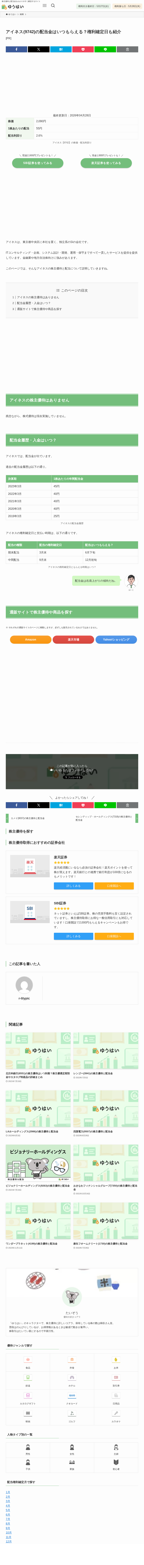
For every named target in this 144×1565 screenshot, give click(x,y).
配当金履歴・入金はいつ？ (34, 303)
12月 (9, 1541)
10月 (9, 1532)
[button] (16, 49)
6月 (8, 1514)
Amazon (30, 639)
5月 (8, 1510)
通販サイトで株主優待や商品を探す (39, 309)
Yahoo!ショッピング (116, 639)
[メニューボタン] (44, 5)
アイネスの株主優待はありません (38, 297)
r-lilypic (24, 998)
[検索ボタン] (53, 5)
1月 (8, 1492)
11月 (8, 1537)
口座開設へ (114, 885)
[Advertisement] (72, 85)
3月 (8, 1501)
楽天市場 (73, 639)
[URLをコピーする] (127, 49)
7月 (8, 1519)
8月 (8, 1523)
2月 (8, 1496)
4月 (8, 1505)
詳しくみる (74, 885)
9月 (8, 1528)
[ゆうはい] (17, 7)
